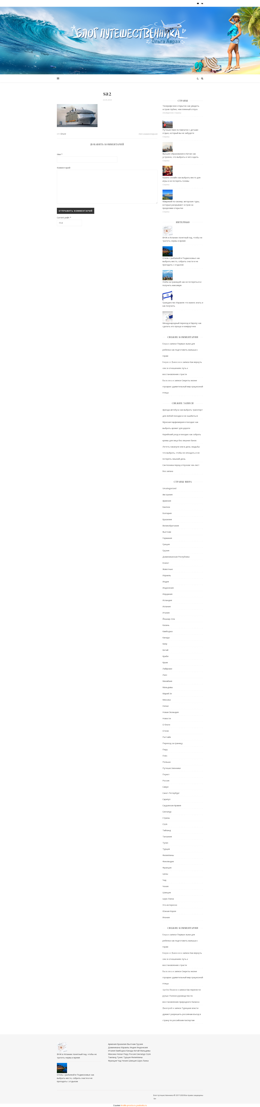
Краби (165, 656)
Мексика (166, 699)
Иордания (167, 594)
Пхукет (166, 774)
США (164, 824)
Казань (165, 625)
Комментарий (63, 167)
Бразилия (167, 519)
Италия (166, 612)
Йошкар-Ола (168, 619)
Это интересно (169, 905)
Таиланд (112, 1057)
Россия (165, 780)
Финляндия (168, 861)
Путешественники (171, 768)
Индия (165, 581)
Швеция (166, 892)
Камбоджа (167, 631)
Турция (166, 849)
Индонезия (168, 587)
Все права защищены (193, 1095)
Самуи (165, 786)
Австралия (167, 494)
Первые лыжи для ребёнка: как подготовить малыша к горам (180, 349)
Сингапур (166, 811)
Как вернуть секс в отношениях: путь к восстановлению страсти (182, 368)
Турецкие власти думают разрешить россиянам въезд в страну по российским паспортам (181, 1014)
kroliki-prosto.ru (128, 1105)
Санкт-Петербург (171, 793)
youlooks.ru (141, 1105)
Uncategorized (169, 488)
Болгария (167, 513)
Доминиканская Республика (175, 556)
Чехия (165, 886)
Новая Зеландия (170, 712)
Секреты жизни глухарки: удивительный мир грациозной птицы (182, 386)
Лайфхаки (167, 668)
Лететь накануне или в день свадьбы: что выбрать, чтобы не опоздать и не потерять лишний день (181, 452)
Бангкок (166, 507)
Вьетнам (166, 531)
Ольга (63, 133)
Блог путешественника (163, 1095)
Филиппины (168, 855)
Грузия (165, 550)
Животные (167, 569)
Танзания (167, 836)
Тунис (165, 842)
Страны (166, 817)
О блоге (166, 724)
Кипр (164, 643)
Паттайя (166, 737)
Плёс (164, 755)
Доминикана (114, 1047)
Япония (166, 917)
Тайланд (166, 830)
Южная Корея (169, 911)
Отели (165, 730)
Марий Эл (167, 693)
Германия (167, 538)
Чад (164, 880)
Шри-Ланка (168, 898)
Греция (166, 544)
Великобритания (170, 525)
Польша (166, 762)
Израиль (166, 575)
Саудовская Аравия (171, 805)
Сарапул (166, 799)
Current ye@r (64, 217)
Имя (59, 154)
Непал (165, 706)
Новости (166, 718)
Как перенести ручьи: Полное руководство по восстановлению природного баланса (181, 995)
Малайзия (167, 681)
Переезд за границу (172, 743)
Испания (166, 606)
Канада (166, 637)
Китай (165, 650)
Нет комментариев (148, 133)
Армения (166, 500)
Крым (165, 662)
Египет (165, 563)
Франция (166, 867)
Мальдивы (167, 687)
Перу (165, 749)
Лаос (164, 674)
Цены (165, 873)
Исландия (167, 600)
